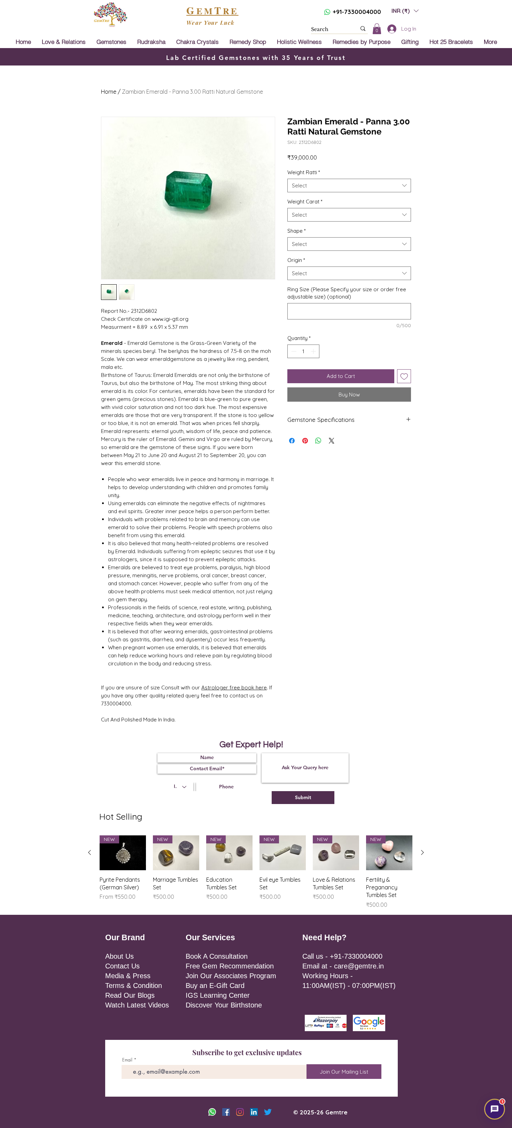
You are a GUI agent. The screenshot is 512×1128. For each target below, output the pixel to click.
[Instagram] (240, 1112)
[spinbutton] (303, 351)
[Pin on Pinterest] (305, 440)
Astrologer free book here (234, 687)
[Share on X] (331, 440)
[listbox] (405, 10)
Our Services (210, 937)
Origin (296, 260)
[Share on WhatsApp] (318, 440)
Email (127, 1060)
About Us (119, 956)
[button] (405, 10)
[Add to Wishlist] (404, 376)
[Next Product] (422, 852)
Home (108, 91)
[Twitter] (268, 1112)
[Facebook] (226, 1112)
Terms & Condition (133, 985)
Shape (296, 230)
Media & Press (127, 976)
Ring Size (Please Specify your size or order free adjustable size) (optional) (346, 293)
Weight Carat (305, 201)
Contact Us (122, 966)
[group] (256, 872)
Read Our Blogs (130, 995)
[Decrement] (293, 351)
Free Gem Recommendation (230, 966)
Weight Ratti (303, 172)
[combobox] (349, 185)
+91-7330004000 (357, 11)
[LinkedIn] (254, 1112)
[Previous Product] (89, 852)
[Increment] (314, 351)
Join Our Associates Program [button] (231, 976)
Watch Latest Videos (137, 1005)
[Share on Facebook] (292, 440)
